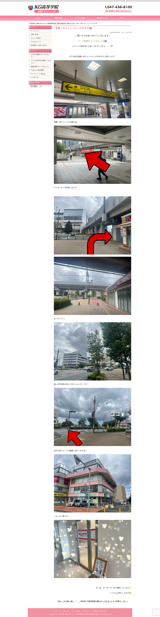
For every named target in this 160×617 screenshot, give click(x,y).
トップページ (38, 18)
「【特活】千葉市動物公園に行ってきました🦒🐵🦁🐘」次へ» (103, 601)
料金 (58, 18)
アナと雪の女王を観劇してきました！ (41, 62)
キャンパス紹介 (79, 18)
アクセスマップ (101, 18)
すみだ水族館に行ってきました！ (40, 56)
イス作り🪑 (34, 77)
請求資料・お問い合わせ (39, 45)
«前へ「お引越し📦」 (65, 601)
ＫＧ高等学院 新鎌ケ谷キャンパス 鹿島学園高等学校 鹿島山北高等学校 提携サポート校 (80, 614)
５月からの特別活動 (37, 70)
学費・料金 (34, 34)
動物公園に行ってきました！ (40, 66)
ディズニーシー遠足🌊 (38, 74)
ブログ (122, 18)
